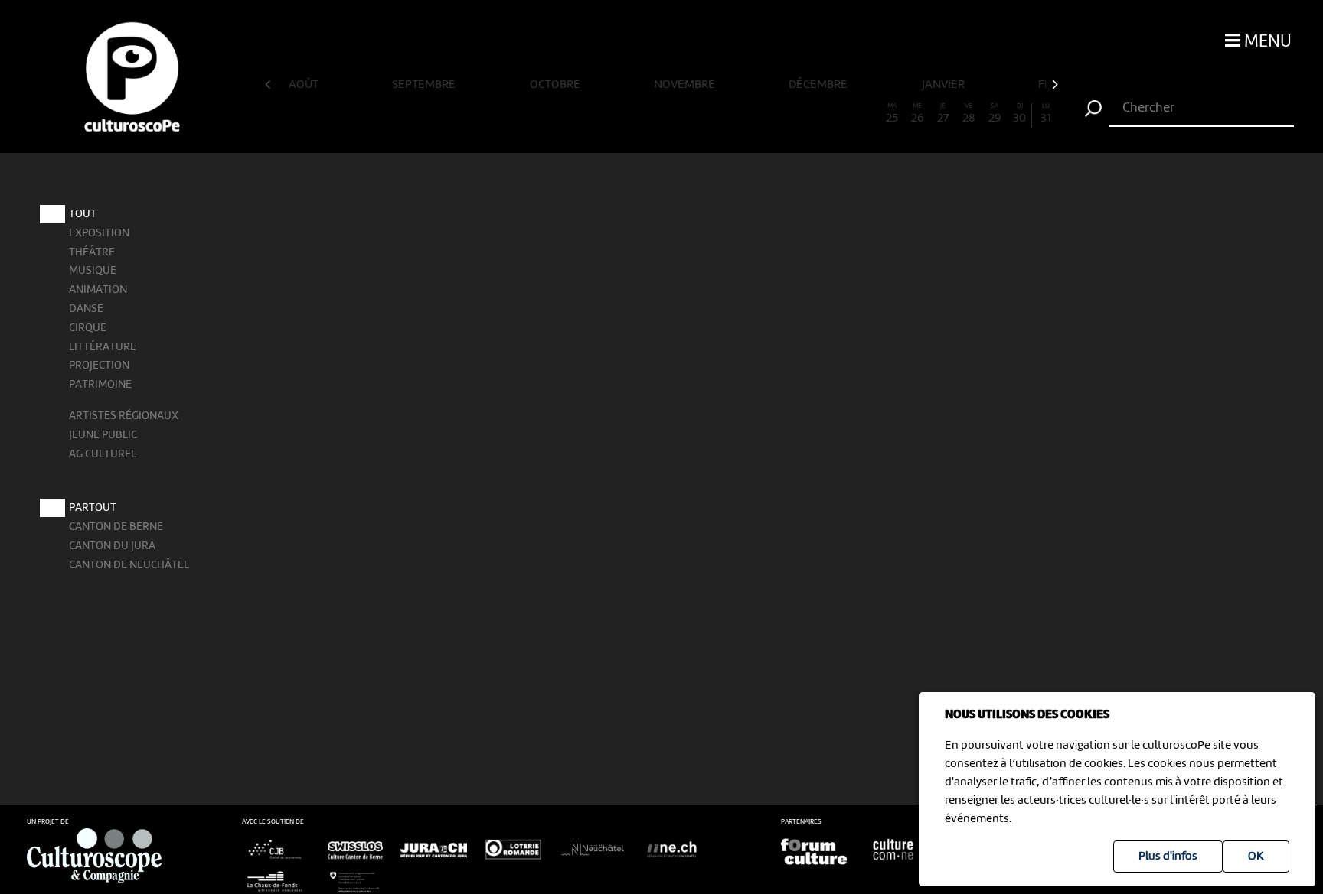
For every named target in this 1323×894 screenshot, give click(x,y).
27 (943, 114)
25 (892, 114)
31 (1045, 114)
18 (712, 114)
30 (1019, 114)
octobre (556, 85)
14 (610, 114)
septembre (425, 85)
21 (789, 114)
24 (866, 114)
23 (841, 114)
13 (585, 114)
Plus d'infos (1167, 856)
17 (687, 114)
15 (636, 114)
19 (738, 114)
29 (994, 114)
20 (763, 114)
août (305, 85)
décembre (819, 85)
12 (559, 114)
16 (661, 114)
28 (968, 114)
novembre (685, 85)
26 (917, 114)
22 (815, 114)
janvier (944, 85)
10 (508, 114)
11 (533, 114)
